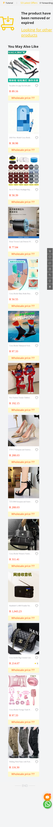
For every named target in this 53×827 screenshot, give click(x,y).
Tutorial (9, 3)
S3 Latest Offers (29, 2)
